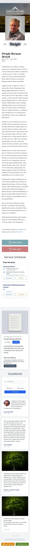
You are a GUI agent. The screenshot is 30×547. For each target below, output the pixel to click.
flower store (19, 232)
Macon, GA (9, 291)
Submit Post (15, 392)
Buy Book (16, 342)
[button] (15, 461)
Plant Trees (21, 278)
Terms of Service (19, 540)
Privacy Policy (11, 540)
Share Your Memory (10, 366)
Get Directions (9, 278)
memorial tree (20, 229)
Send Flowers (21, 294)
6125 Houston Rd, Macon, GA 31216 (15, 275)
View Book (7, 342)
